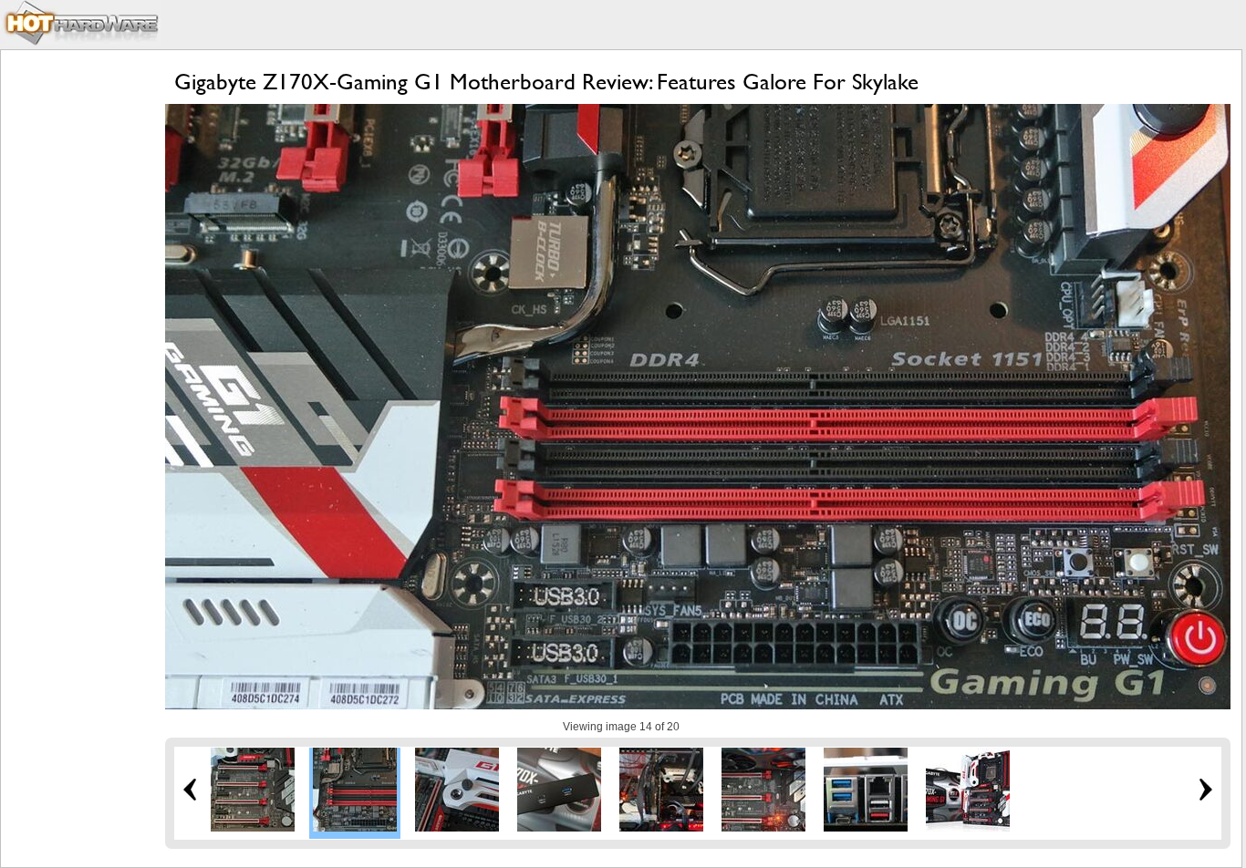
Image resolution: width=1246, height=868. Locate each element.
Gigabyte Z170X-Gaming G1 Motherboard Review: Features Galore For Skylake (546, 81)
